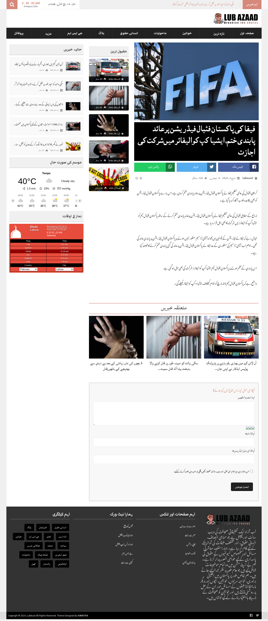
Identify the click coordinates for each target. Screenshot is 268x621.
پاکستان (46, 564)
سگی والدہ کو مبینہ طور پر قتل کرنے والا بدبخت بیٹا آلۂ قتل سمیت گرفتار (38, 84)
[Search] (12, 4)
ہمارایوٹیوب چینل (125, 535)
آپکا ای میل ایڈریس (243, 451)
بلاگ (101, 33)
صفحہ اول (247, 33)
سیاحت (63, 545)
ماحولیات (160, 33)
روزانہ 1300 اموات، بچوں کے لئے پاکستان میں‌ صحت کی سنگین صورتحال (38, 124)
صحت (50, 545)
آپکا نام (250, 433)
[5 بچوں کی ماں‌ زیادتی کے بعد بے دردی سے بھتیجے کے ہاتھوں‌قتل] (116, 337)
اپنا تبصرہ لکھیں (246, 397)
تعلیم (49, 536)
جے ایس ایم (75, 33)
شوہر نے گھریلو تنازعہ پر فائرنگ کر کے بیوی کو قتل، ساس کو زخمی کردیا (38, 144)
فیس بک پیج (128, 526)
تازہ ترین (218, 33)
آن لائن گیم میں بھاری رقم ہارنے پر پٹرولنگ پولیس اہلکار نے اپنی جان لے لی (38, 64)
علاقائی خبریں (33, 545)
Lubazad (247, 178)
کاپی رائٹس (191, 545)
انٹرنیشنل (43, 527)
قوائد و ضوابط (190, 554)
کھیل (34, 564)
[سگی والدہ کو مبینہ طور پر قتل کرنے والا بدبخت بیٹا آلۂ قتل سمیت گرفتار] (173, 337)
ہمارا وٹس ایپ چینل (124, 545)
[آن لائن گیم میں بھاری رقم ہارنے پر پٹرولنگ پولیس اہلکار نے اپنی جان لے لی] (231, 337)
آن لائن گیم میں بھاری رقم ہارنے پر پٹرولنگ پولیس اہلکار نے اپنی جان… (231, 366)
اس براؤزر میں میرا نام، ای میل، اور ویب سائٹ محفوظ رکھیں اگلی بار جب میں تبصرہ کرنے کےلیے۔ (211, 472)
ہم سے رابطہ (190, 535)
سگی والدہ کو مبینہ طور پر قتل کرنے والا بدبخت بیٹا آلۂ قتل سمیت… (173, 366)
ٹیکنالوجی (62, 564)
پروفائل (19, 33)
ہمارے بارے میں (187, 526)
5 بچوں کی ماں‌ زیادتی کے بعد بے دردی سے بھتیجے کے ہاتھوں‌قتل (116, 366)
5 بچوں (231, 5)
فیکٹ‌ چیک (43, 554)
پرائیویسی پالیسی (189, 563)
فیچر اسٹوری (60, 554)
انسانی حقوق (129, 33)
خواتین (187, 33)
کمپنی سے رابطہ (127, 563)
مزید (48, 33)
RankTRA (83, 615)
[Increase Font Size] (141, 178)
